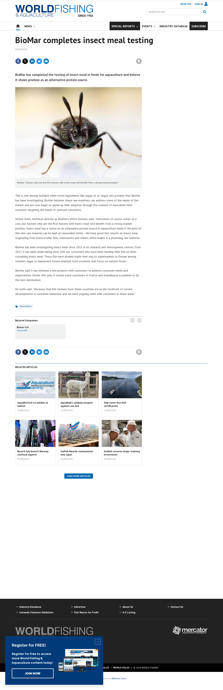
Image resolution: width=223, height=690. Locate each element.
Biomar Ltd (23, 327)
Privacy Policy (121, 667)
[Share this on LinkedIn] (32, 61)
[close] (142, 54)
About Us (127, 606)
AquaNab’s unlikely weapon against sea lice (77, 404)
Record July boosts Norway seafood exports (32, 453)
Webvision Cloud (119, 678)
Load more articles (78, 476)
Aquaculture (26, 306)
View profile (22, 330)
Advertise (80, 606)
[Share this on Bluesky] (39, 61)
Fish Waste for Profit (86, 612)
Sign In (199, 4)
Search (204, 11)
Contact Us (177, 606)
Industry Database (30, 606)
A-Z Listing (128, 612)
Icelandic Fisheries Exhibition (36, 612)
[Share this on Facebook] (18, 61)
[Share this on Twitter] (25, 61)
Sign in (100, 54)
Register (185, 4)
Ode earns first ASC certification (115, 404)
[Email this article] (46, 61)
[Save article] (139, 61)
